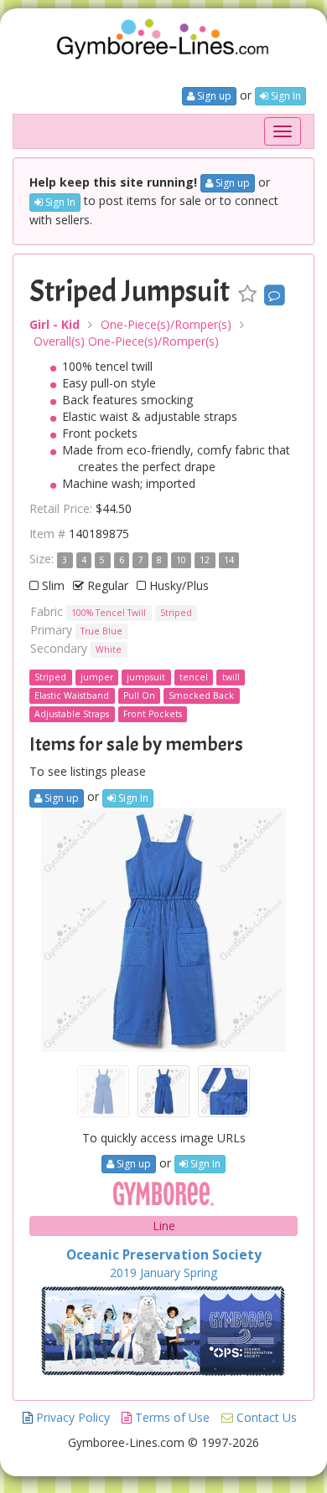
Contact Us (265, 1417)
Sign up (213, 96)
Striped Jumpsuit (129, 291)
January (160, 1272)
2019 (123, 1272)
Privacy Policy (71, 1417)
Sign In (284, 96)
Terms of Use (171, 1417)
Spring (200, 1272)
